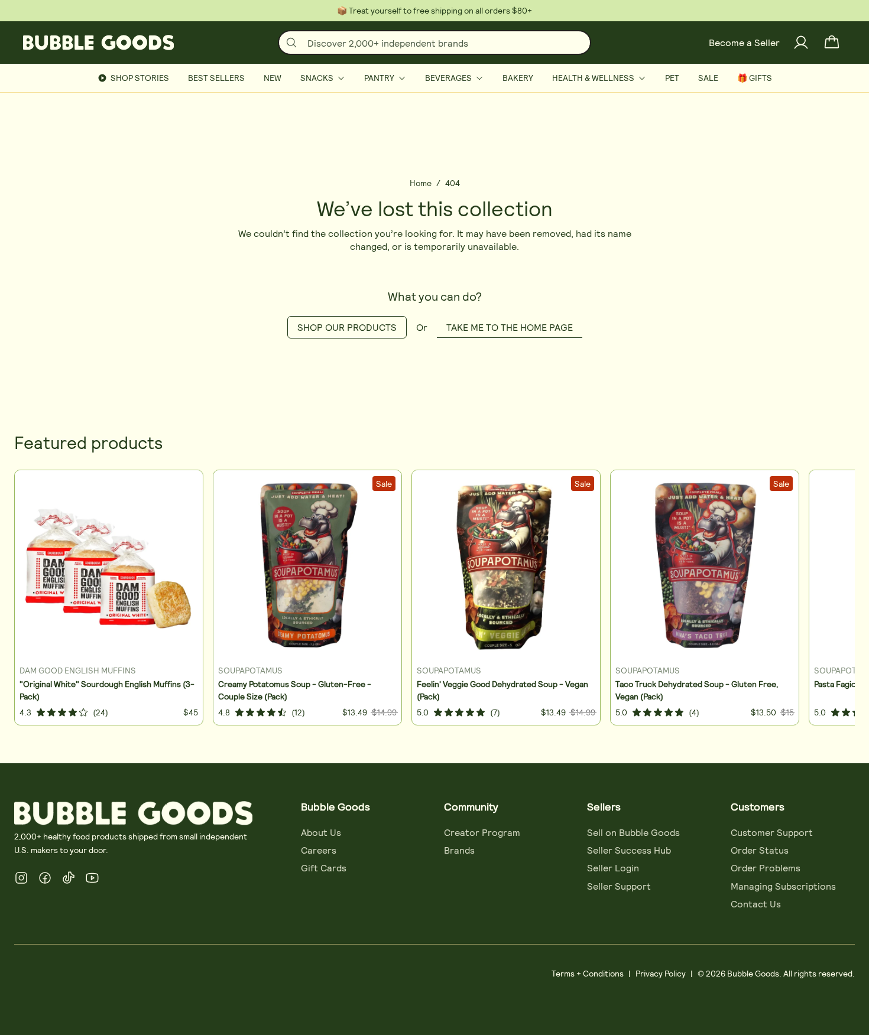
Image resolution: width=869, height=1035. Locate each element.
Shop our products (347, 327)
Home (421, 183)
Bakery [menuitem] (517, 78)
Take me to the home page (509, 327)
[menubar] (434, 78)
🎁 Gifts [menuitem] (754, 78)
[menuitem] (323, 78)
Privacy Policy (660, 973)
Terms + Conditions (588, 973)
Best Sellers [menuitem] (216, 78)
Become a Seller (744, 42)
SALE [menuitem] (708, 78)
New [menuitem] (272, 78)
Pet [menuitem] (672, 78)
